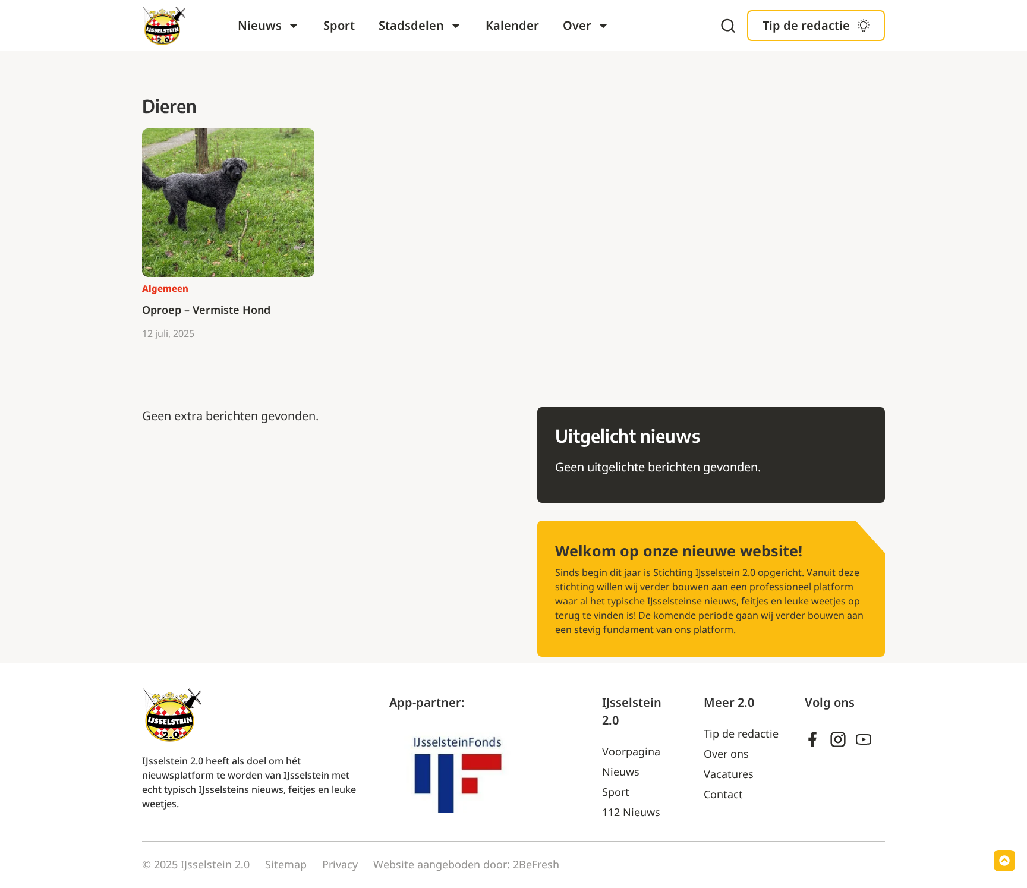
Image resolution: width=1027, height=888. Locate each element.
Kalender (512, 25)
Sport (339, 25)
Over (577, 25)
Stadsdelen (411, 25)
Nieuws (260, 25)
